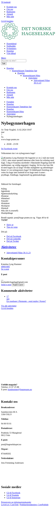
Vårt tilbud (11, 53)
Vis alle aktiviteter (8, 306)
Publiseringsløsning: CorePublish (34, 504)
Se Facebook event (9, 148)
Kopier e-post (18, 285)
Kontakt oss (12, 7)
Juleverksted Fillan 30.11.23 (19, 253)
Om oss (10, 9)
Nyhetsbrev (11, 48)
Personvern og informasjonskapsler (16, 502)
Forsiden (10, 102)
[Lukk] (2, 280)
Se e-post (5, 269)
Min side (10, 16)
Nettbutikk (11, 46)
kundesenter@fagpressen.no (20, 389)
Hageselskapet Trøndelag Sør (24, 71)
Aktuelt (10, 14)
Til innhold (5, 2)
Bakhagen (11, 12)
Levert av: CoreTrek (9, 504)
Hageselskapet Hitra (31, 75)
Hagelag (10, 51)
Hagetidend (11, 43)
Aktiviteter (32, 78)
